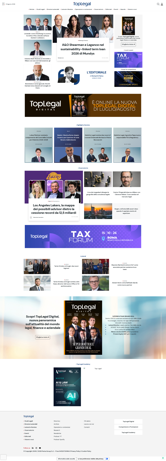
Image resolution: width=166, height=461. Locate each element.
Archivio (56, 424)
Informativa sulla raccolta (66, 459)
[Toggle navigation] (3, 4)
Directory (57, 421)
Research (57, 430)
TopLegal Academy (128, 432)
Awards (123, 9)
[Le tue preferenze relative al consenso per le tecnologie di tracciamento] (163, 458)
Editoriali (109, 9)
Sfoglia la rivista (128, 44)
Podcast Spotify (59, 439)
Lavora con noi (89, 424)
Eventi (116, 9)
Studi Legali (41, 9)
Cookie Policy (86, 451)
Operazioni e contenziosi (83, 9)
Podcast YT (58, 436)
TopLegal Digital (128, 421)
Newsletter (57, 433)
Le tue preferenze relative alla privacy (90, 459)
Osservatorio (98, 9)
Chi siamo (87, 421)
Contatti (87, 427)
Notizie (32, 9)
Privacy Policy (75, 451)
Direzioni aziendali (53, 9)
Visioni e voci (132, 9)
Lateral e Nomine (67, 9)
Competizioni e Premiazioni (128, 427)
